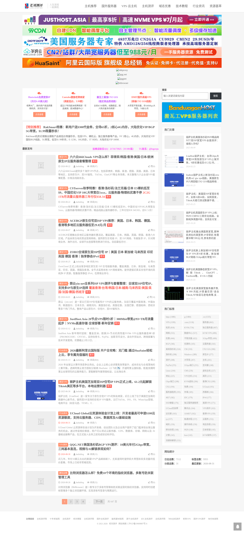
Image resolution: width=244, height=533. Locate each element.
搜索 (164, 90)
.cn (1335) (207, 317)
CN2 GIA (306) (209, 349)
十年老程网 (55, 519)
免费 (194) (188, 387)
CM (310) (188, 349)
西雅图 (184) (208, 392)
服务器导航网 (117, 519)
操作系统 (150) (190, 424)
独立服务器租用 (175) (191, 403)
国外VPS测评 (199, 519)
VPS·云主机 (129, 6)
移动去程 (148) (172, 430)
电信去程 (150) (209, 424)
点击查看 (39, 114)
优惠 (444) (170, 338)
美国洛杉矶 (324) (173, 349)
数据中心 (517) (190, 333)
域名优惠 (165, 6)
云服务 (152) (208, 419)
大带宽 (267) (189, 360)
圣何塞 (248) (208, 365)
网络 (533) (170, 333)
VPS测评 (63, 445)
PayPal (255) (171, 365)
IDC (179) (188, 397)
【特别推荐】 (33, 127)
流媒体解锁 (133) (173, 440)
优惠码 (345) (189, 344)
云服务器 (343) (209, 344)
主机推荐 (91, 6)
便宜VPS (63, 157)
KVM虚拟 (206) (191, 381)
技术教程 (182, 6)
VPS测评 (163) (209, 408)
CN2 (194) (170, 387)
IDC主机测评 (147, 519)
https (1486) (170, 317)
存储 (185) (188, 392)
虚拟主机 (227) (209, 371)
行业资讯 (199, 6)
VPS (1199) (170, 322)
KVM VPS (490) (210, 333)
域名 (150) (170, 424)
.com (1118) (189, 322)
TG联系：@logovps (149, 149)
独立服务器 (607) (210, 327)
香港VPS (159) (209, 414)
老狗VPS (187, 519)
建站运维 (63, 473)
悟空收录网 (213, 519)
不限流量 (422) (190, 338)
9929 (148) (188, 430)
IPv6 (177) (207, 397)
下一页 (99, 501)
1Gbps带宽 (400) (210, 338)
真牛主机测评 (132, 519)
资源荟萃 (216, 6)
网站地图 (122, 524)
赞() (153, 166)
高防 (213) (207, 376)
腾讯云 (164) (189, 408)
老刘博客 (77, 519)
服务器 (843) (208, 322)
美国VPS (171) (209, 403)
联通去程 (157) (190, 419)
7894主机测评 (174, 519)
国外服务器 (109, 6)
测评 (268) (170, 360)
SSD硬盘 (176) (172, 403)
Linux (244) (170, 371)
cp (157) (169, 419)
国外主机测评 (103, 519)
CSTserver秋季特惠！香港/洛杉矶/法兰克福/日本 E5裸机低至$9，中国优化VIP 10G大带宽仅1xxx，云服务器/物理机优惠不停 (104, 192)
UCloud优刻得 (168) (172, 409)
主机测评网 (42, 519)
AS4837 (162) (190, 414)
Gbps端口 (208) (172, 381)
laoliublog (80, 166)
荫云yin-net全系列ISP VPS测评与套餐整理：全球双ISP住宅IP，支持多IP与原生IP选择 (106, 288)
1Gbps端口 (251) (191, 365)
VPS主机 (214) (190, 376)
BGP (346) (170, 344)
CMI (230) (188, 371)
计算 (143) (170, 435)
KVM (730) (189, 327)
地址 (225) (170, 376)
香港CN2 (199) (209, 381)
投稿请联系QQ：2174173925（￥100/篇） (114, 149)
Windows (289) (190, 354)
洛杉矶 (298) (171, 354)
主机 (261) (207, 360)
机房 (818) (170, 327)
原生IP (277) (208, 354)
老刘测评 (34, 6)
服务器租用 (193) (173, 392)
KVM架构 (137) (209, 435)
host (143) (188, 435)
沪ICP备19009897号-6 (137, 524)
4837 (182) (170, 397)
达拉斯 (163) (171, 414)
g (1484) (187, 317)
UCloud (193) (208, 387)
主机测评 (148, 6)
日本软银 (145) (209, 430)
